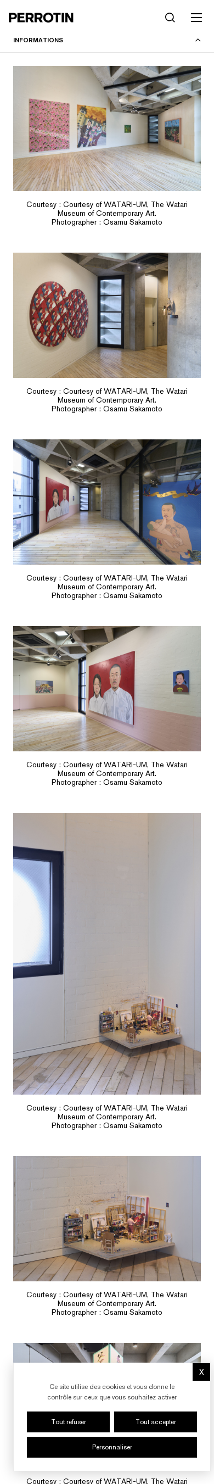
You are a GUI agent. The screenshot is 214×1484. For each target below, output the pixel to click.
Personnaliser (112, 1447)
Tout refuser (68, 1422)
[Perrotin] (41, 18)
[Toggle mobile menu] (196, 17)
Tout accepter (156, 1422)
